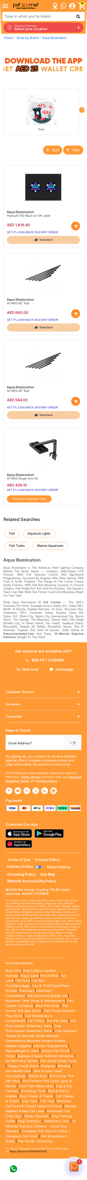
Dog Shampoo (29, 1121)
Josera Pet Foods (55, 1051)
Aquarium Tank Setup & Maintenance (35, 1001)
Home (8, 38)
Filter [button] (76, 150)
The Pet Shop (57, 1021)
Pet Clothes (49, 976)
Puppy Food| (17, 1066)
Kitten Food (67, 1061)
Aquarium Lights (38, 533)
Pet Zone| (49, 1061)
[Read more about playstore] (50, 833)
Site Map (47, 874)
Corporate (14, 716)
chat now (29, 669)
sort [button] (55, 150)
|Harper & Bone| (45, 1056)
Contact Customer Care (29, 499)
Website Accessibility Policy (31, 881)
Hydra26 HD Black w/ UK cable (28, 215)
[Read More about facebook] (9, 790)
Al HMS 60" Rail (18, 303)
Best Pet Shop (48, 1006)
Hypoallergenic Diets (22, 1051)
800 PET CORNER (47, 660)
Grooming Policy (21, 874)
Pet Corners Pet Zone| (41, 1081)
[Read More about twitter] (35, 790)
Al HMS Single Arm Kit (22, 478)
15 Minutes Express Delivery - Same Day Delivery (41, 1126)
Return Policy (58, 867)
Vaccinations (16, 1076)
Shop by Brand (28, 38)
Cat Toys (47, 1101)
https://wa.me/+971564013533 (28, 1151)
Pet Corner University (35, 1141)
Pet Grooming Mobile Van (47, 996)
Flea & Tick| (41, 986)
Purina (34, 1066)
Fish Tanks (17, 546)
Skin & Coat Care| (47, 1071)
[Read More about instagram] (26, 790)
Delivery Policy (20, 866)
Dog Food (13, 970)
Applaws (24, 1056)
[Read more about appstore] (20, 833)
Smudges (22, 986)
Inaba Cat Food (49, 1106)
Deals (56, 986)
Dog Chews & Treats (36, 1096)
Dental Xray (38, 1076)
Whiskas (64, 1066)
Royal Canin (29, 976)
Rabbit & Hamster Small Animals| (32, 1036)
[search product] (78, 16)
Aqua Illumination (54, 38)
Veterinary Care (57, 1121)
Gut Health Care (18, 1071)
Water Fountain (37, 1116)
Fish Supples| (65, 1031)
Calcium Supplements (50, 1046)
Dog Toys (29, 1101)
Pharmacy (27, 990)
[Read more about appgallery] (20, 844)
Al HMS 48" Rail (18, 391)
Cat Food (22, 980)
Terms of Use (30, 777)
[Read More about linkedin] (44, 790)
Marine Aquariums (50, 546)
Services (13, 704)
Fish (41, 129)
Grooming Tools (33, 1091)
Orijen (11, 1056)
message (64, 669)
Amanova (66, 1056)
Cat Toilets (36, 1021)
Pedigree (47, 1066)
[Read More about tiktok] (53, 790)
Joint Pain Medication (36, 1086)
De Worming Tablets (22, 1061)
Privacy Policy (46, 781)
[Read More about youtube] (17, 790)
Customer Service (20, 692)
